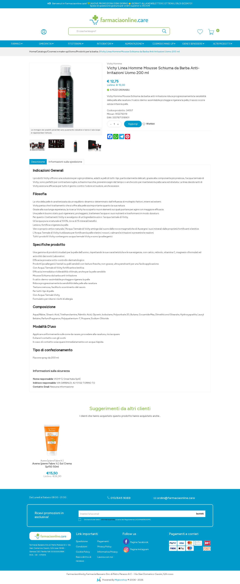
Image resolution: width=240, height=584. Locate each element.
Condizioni (81, 546)
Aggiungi (133, 124)
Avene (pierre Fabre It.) (52, 460)
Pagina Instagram (139, 549)
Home (32, 51)
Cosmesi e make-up (58, 51)
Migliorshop (121, 579)
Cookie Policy (83, 551)
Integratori (104, 44)
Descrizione (38, 161)
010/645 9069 (120, 498)
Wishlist (150, 123)
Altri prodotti (221, 44)
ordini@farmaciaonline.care (176, 498)
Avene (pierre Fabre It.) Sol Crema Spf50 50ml (52, 465)
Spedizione (82, 541)
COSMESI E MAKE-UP (162, 44)
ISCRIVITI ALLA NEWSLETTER (147, 3)
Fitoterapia (74, 44)
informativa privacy (108, 519)
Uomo (72, 51)
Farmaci (16, 44)
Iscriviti (200, 513)
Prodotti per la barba (87, 51)
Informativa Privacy (107, 551)
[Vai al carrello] (211, 33)
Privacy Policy (104, 546)
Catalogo (42, 51)
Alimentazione (133, 44)
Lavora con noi (105, 557)
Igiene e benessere (192, 44)
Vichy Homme (114, 63)
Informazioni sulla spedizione (65, 161)
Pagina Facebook (139, 542)
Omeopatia (45, 44)
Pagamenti (103, 541)
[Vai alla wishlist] (200, 33)
